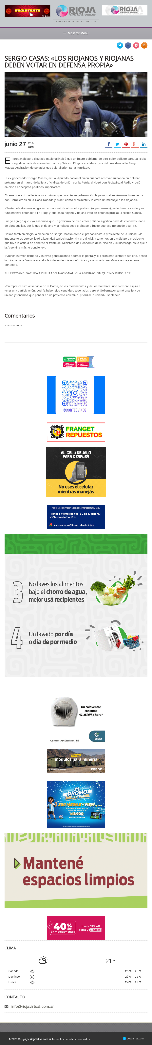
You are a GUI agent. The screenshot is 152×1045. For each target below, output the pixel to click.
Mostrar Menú (78, 33)
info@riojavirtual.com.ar (32, 1006)
